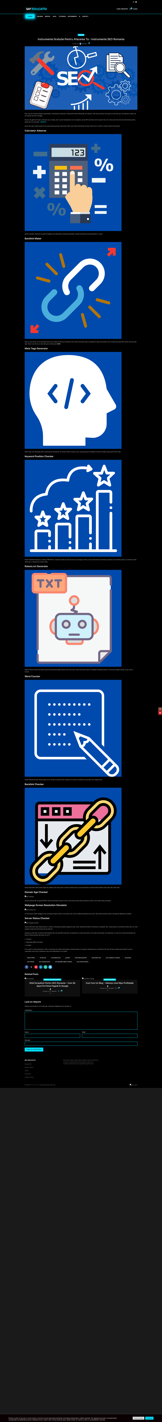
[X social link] (31, 967)
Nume (27, 1032)
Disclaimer (28, 1074)
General (46, 979)
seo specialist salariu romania (63, 961)
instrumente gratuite (81, 957)
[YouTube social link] (136, 2)
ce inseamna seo (56, 957)
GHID (58, 344)
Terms (26, 1070)
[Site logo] (36, 9)
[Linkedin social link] (41, 967)
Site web (27, 1040)
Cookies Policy (29, 1077)
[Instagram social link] (133, 2)
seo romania (30, 961)
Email (84, 1032)
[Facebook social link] (26, 967)
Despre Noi (28, 1064)
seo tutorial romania (82, 961)
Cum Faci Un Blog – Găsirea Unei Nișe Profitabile (110, 983)
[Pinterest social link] (36, 967)
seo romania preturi (44, 961)
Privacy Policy (29, 1067)
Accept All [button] (149, 1418)
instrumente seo (96, 957)
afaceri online (31, 957)
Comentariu (29, 1010)
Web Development (55, 979)
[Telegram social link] (50, 967)
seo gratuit (128, 957)
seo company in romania (113, 957)
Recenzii (81, 35)
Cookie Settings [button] (138, 1418)
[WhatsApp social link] (45, 967)
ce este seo (43, 957)
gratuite (67, 957)
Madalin (84, 43)
